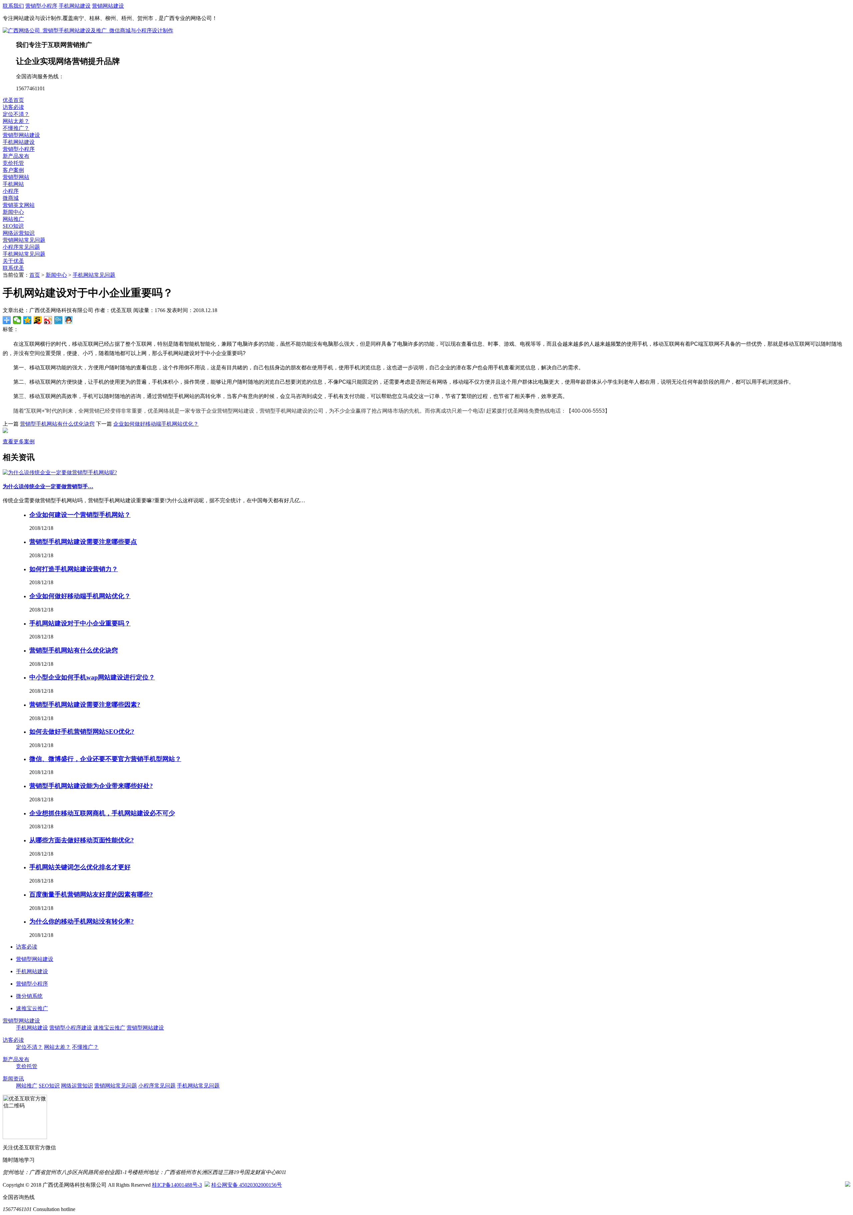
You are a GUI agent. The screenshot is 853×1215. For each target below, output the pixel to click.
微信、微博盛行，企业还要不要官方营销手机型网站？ (105, 758)
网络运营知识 (19, 233)
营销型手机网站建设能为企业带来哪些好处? (91, 785)
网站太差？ (16, 121)
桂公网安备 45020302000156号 (246, 1185)
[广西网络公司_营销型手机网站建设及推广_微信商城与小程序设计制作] (88, 30)
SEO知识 (13, 226)
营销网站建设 (108, 6)
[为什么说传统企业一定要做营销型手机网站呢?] (60, 472)
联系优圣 (13, 268)
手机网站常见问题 (24, 254)
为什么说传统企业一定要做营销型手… (48, 486)
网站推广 (13, 219)
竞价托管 (13, 163)
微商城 (11, 198)
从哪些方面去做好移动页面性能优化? (81, 840)
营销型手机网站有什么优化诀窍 (57, 424)
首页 (34, 275)
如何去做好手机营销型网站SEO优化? (81, 731)
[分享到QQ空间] (27, 320)
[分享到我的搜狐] (38, 320)
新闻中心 (13, 212)
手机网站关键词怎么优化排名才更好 (80, 867)
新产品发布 (16, 156)
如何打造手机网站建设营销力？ (73, 569)
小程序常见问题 (21, 247)
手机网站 (13, 184)
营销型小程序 (41, 6)
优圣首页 (13, 100)
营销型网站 (16, 177)
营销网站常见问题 (24, 240)
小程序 (11, 191)
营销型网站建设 (21, 135)
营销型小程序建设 (70, 1027)
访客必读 (13, 107)
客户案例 (13, 170)
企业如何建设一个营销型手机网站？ (80, 514)
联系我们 (13, 6)
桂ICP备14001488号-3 (177, 1185)
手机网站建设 (75, 6)
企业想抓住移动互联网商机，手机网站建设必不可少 (102, 813)
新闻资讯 (13, 1078)
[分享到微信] (17, 320)
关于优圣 (13, 261)
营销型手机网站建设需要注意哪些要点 (83, 541)
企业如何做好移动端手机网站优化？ (156, 424)
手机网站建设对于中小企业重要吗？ (80, 623)
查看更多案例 (19, 441)
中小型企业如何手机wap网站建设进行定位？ (92, 677)
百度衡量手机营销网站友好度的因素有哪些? (91, 894)
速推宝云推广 (109, 1027)
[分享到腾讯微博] (58, 320)
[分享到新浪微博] (48, 320)
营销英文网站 (19, 205)
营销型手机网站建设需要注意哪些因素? (84, 704)
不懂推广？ (16, 128)
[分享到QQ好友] (69, 320)
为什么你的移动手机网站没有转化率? (81, 921)
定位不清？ (16, 114)
